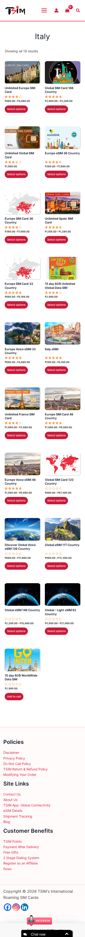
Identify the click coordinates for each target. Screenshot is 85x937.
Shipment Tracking (17, 816)
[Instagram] (16, 907)
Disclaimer (11, 753)
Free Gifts (10, 852)
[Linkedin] (24, 907)
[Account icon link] (56, 10)
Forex (7, 869)
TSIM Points (12, 841)
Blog (6, 822)
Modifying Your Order (19, 775)
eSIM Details (12, 811)
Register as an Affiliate (20, 863)
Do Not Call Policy (17, 764)
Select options (16, 109)
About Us (10, 800)
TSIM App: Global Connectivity (27, 805)
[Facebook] (7, 907)
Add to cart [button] (14, 696)
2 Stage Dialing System (21, 858)
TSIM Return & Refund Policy (25, 769)
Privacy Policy (14, 758)
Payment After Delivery (21, 847)
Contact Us (12, 794)
